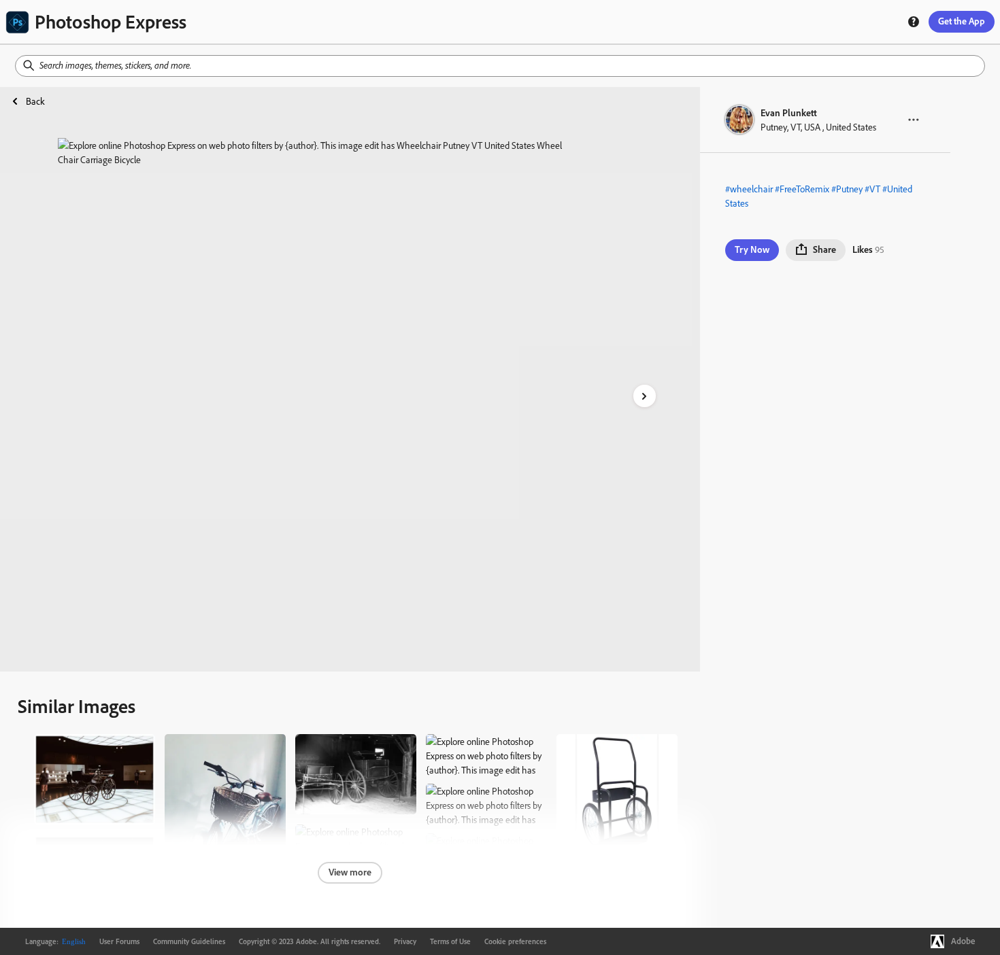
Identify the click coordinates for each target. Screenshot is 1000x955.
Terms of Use (450, 941)
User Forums (119, 941)
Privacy (405, 941)
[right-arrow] (644, 396)
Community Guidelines (189, 941)
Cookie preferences (515, 941)
